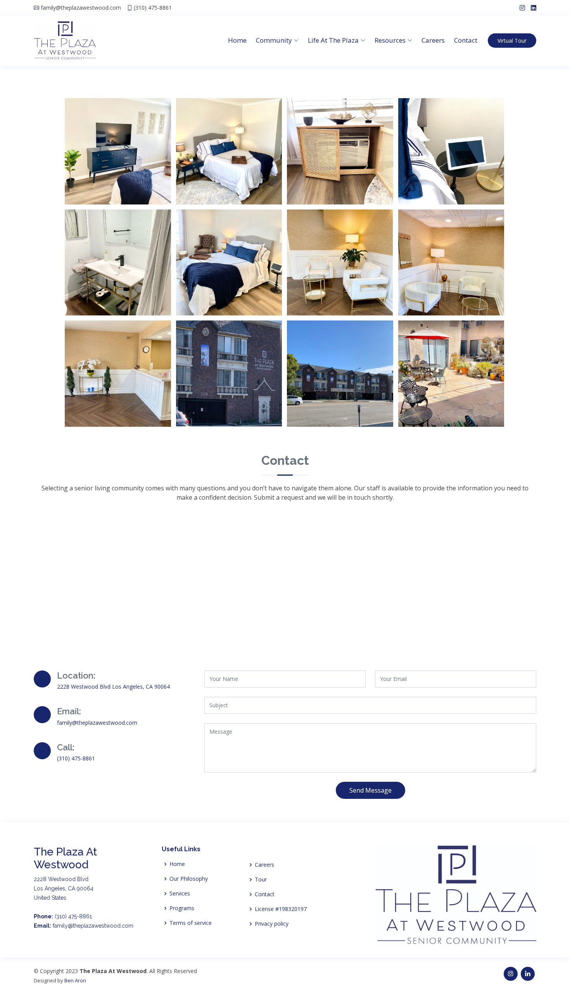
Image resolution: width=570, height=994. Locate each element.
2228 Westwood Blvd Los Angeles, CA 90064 (113, 686)
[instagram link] (519, 7)
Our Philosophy (188, 878)
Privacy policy (271, 923)
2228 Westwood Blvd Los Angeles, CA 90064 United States (63, 888)
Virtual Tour (512, 40)
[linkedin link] (530, 7)
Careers (433, 40)
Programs (181, 908)
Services (179, 893)
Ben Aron (75, 980)
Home (237, 40)
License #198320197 (281, 909)
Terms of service (190, 923)
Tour (261, 879)
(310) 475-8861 (153, 7)
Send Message (370, 790)
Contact (465, 40)
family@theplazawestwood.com (81, 7)
